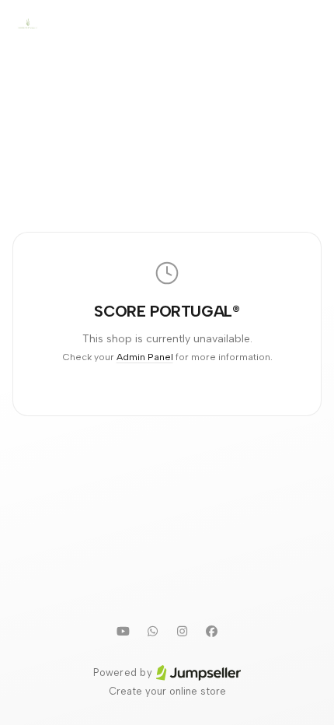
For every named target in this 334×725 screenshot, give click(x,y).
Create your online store (167, 691)
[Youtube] (123, 631)
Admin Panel (145, 356)
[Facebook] (211, 631)
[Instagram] (182, 631)
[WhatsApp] (152, 631)
